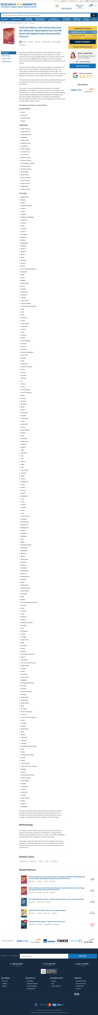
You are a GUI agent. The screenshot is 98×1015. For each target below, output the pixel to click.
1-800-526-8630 (66, 8)
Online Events (80, 986)
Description (5, 53)
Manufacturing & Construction (40, 19)
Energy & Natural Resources (54, 19)
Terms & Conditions (56, 1010)
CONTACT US (73, 1)
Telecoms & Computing (76, 19)
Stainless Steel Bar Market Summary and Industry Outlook (47, 910)
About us (5, 981)
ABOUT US (63, 1)
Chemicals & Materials (28, 19)
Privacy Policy (46, 1010)
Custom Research (32, 986)
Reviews (4, 986)
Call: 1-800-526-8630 (82, 62)
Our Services (94, 19)
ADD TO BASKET (82, 42)
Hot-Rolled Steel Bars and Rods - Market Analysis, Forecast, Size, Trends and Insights (56, 899)
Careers (4, 983)
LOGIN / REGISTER (92, 1)
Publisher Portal (81, 983)
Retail (41, 861)
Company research (32, 983)
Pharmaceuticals (16, 19)
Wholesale (23, 861)
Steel (47, 861)
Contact (53, 981)
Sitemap (39, 1010)
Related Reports (7, 61)
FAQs (52, 983)
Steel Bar (54, 861)
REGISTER (82, 956)
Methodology (6, 56)
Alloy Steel (33, 861)
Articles (78, 988)
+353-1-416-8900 (79, 6)
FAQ (81, 1)
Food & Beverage (86, 19)
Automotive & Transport (66, 19)
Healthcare (4, 19)
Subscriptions (31, 988)
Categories (30, 981)
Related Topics (6, 58)
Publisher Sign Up (81, 981)
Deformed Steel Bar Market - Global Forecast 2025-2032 (47, 922)
